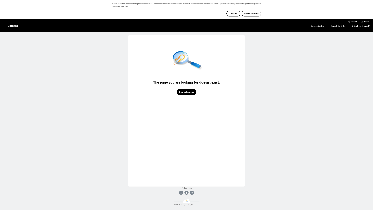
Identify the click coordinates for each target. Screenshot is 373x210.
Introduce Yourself (361, 26)
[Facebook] (186, 193)
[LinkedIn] (192, 193)
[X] (181, 193)
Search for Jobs (338, 26)
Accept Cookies (251, 13)
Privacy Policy (317, 26)
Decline (233, 13)
